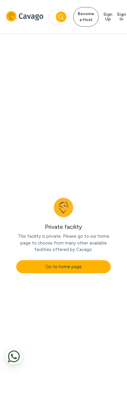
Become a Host (86, 16)
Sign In (121, 17)
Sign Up (107, 17)
